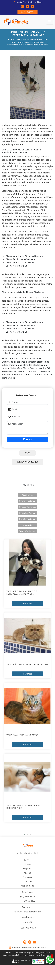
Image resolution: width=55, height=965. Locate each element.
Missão (27, 872)
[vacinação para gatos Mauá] (27, 706)
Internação (27, 525)
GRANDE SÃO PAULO (27, 462)
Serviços (27, 877)
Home (27, 864)
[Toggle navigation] (49, 21)
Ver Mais (27, 603)
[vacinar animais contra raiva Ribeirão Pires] (27, 777)
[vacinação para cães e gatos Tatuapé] (27, 635)
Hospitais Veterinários (28, 519)
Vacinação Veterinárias (28, 531)
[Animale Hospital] (16, 22)
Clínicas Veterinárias (28, 507)
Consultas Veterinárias (28, 513)
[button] (24, 834)
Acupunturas (27, 495)
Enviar (28, 439)
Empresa (27, 868)
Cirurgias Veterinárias (28, 501)
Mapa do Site (27, 885)
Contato (27, 881)
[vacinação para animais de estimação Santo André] (27, 562)
